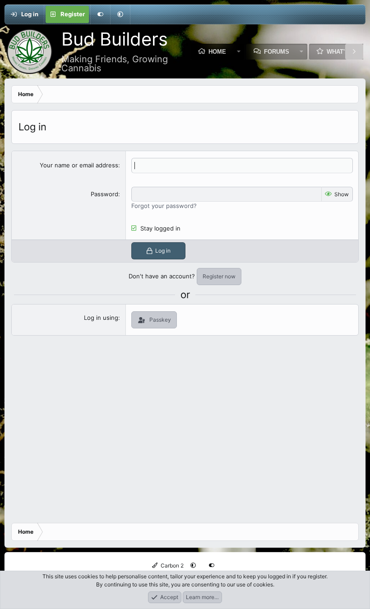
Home (217, 51)
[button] (120, 14)
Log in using (101, 317)
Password (104, 194)
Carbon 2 (171, 565)
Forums (276, 51)
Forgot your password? (164, 205)
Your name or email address (79, 165)
